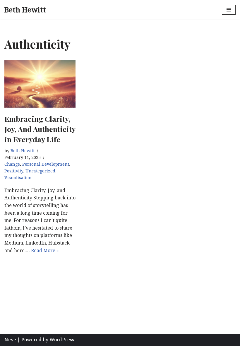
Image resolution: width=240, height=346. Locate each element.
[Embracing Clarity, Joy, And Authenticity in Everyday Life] (40, 83)
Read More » (45, 250)
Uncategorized (40, 171)
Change (12, 164)
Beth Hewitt (23, 150)
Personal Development (45, 164)
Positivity (13, 171)
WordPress (61, 339)
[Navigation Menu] (229, 10)
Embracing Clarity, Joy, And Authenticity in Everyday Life (39, 129)
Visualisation (18, 177)
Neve (10, 339)
